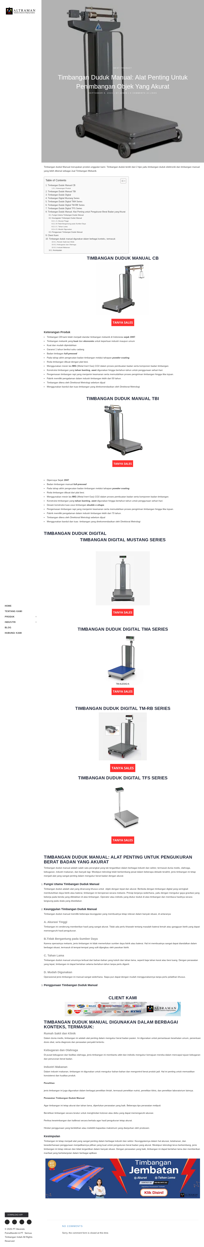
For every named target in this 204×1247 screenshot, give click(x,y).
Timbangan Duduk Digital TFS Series (65, 208)
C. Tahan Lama (62, 226)
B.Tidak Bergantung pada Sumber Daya (71, 224)
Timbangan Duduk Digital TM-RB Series (66, 205)
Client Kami (53, 235)
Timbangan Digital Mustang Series (64, 198)
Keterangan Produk (63, 188)
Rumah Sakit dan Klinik (65, 242)
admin (123, 93)
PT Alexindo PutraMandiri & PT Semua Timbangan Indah (18, 1233)
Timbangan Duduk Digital (59, 195)
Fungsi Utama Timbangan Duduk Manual (68, 215)
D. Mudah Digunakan (64, 229)
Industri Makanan (63, 247)
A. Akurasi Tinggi (62, 221)
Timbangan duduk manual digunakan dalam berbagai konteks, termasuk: (82, 239)
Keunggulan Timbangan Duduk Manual (67, 218)
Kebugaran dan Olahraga (66, 244)
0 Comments (138, 93)
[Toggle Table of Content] (121, 181)
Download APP (15, 1214)
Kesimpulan (57, 250)
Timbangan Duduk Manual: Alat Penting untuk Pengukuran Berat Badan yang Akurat (86, 212)
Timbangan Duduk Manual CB (61, 185)
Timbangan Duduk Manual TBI (62, 191)
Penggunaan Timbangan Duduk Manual (67, 232)
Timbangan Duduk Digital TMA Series (65, 202)
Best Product (123, 68)
